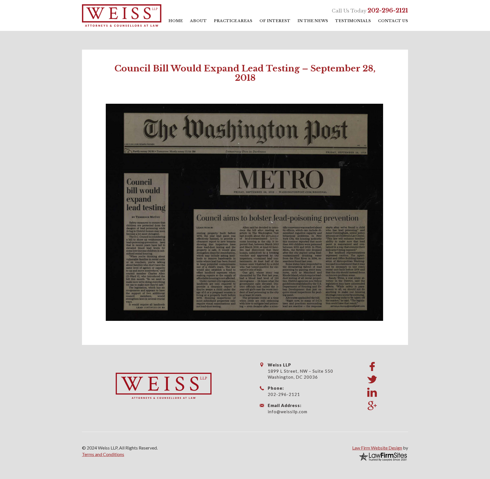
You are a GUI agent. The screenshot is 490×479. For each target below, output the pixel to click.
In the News (312, 20)
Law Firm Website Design (377, 447)
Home (175, 20)
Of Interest (274, 20)
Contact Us (393, 20)
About (198, 20)
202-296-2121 (388, 10)
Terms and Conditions (103, 454)
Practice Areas (233, 20)
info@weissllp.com (287, 411)
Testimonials (353, 20)
